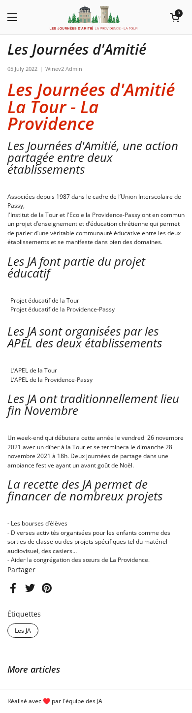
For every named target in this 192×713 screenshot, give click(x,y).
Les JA (23, 630)
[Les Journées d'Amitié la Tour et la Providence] (94, 17)
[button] (175, 17)
